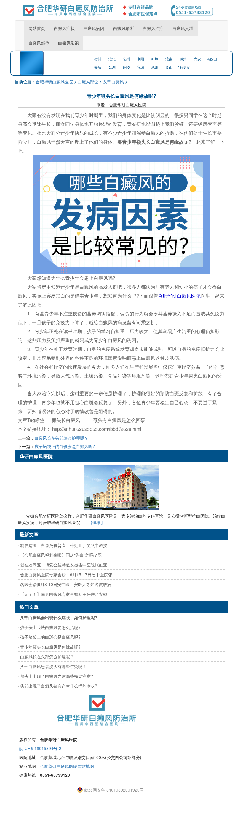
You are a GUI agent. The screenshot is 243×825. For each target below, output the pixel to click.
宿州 (97, 58)
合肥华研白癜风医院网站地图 (67, 766)
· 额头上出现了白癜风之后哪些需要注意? (55, 676)
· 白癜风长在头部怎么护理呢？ (46, 656)
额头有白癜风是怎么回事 (119, 420)
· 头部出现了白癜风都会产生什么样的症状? (57, 686)
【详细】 (96, 522)
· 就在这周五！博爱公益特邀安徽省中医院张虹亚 (62, 565)
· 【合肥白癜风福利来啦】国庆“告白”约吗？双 (60, 555)
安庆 (97, 67)
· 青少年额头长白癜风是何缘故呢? (49, 647)
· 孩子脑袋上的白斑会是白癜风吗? (49, 637)
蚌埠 (154, 58)
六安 (197, 58)
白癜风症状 (64, 28)
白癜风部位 (38, 43)
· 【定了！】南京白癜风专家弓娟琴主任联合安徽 (62, 594)
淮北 (112, 58)
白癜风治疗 (153, 28)
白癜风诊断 (123, 28)
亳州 (126, 58)
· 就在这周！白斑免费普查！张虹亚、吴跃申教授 (62, 545)
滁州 (183, 58)
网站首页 (36, 28)
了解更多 (183, 67)
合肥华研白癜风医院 (54, 81)
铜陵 (126, 67)
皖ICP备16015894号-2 (40, 748)
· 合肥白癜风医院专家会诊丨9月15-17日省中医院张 (65, 574)
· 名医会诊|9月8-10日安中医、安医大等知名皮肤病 (64, 584)
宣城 (140, 67)
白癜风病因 (94, 28)
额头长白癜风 (66, 420)
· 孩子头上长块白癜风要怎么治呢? (49, 627)
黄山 (168, 67)
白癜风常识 (68, 43)
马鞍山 (211, 58)
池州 (154, 67)
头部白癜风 (113, 81)
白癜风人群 (182, 28)
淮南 (168, 58)
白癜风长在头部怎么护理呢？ (61, 438)
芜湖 (112, 67)
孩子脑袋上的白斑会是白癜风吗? (64, 446)
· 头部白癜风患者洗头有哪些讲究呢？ (52, 666)
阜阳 (140, 58)
